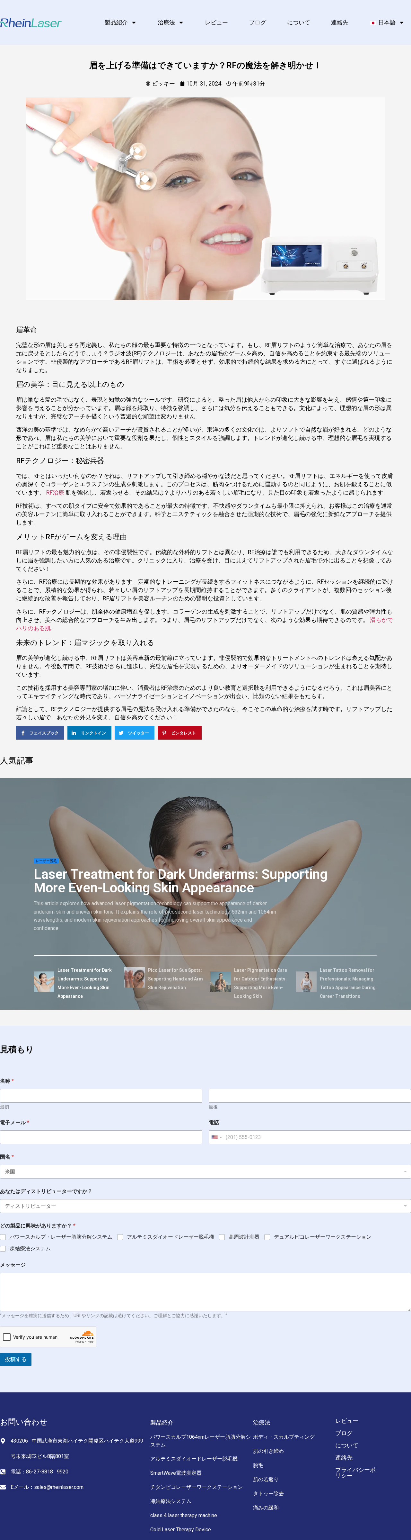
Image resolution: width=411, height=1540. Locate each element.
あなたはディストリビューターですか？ (46, 1191)
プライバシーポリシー (355, 1472)
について (298, 22)
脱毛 (258, 1465)
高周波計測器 (244, 1237)
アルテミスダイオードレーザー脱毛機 (170, 1237)
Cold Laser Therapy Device (180, 1529)
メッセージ (13, 1265)
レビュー (216, 22)
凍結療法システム (30, 1248)
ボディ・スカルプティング (284, 1437)
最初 (4, 1106)
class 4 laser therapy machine (183, 1515)
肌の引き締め (268, 1451)
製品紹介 (116, 22)
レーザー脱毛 (46, 861)
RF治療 (55, 492)
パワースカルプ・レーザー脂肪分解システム (61, 1237)
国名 (7, 1157)
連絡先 (339, 22)
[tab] (77, 982)
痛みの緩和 (266, 1508)
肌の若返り (266, 1479)
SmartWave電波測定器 (176, 1473)
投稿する (16, 1359)
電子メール (14, 1122)
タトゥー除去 (268, 1493)
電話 (214, 1122)
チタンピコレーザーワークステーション (196, 1487)
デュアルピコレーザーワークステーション (323, 1237)
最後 (213, 1106)
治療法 (166, 22)
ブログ (257, 22)
